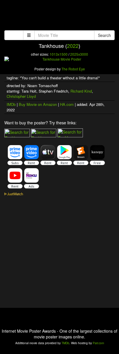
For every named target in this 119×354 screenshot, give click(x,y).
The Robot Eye (73, 68)
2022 (73, 45)
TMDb (65, 343)
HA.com (67, 104)
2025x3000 (79, 54)
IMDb (11, 104)
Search (104, 35)
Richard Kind (81, 91)
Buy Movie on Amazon (38, 104)
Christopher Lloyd (21, 96)
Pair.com (98, 343)
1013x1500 (59, 54)
